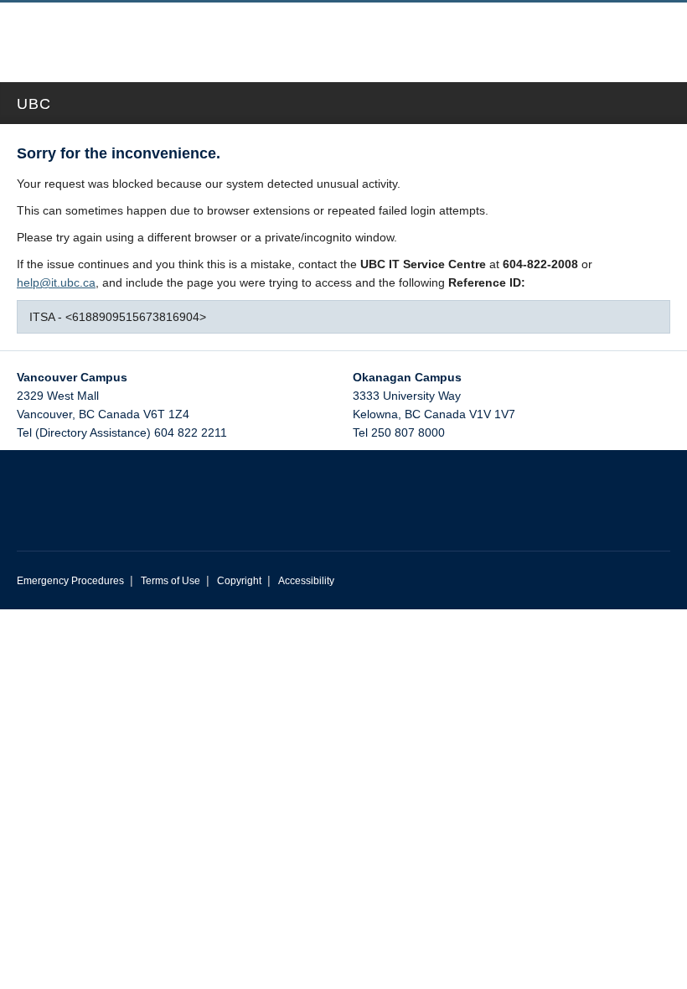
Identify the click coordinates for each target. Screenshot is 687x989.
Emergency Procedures (70, 581)
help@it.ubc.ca (56, 282)
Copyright (239, 581)
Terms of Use (170, 581)
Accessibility (306, 581)
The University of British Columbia (271, 34)
